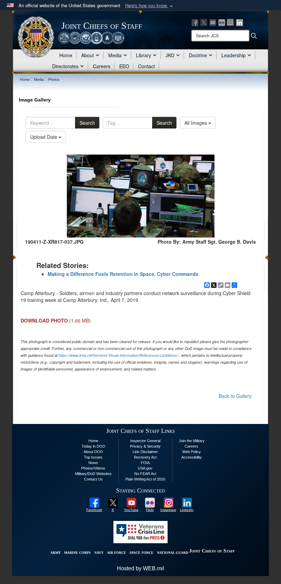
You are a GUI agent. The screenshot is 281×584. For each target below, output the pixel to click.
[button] (149, 5)
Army (55, 553)
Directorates (65, 66)
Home (65, 55)
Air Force (116, 553)
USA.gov (145, 468)
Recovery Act (145, 457)
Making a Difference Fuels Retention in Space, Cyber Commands (123, 273)
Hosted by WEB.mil (140, 568)
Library (143, 55)
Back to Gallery (235, 395)
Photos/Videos (93, 468)
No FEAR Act (145, 474)
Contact (146, 66)
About (87, 55)
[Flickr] (221, 22)
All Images (196, 122)
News (93, 463)
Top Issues (93, 457)
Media (115, 55)
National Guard (172, 553)
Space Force (142, 553)
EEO (124, 66)
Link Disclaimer (145, 452)
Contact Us (93, 479)
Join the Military (192, 441)
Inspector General (145, 441)
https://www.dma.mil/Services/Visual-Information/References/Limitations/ (118, 355)
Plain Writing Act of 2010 (145, 479)
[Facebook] (195, 22)
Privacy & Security (145, 446)
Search (87, 122)
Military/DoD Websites (93, 474)
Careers (101, 66)
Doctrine (198, 55)
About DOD (93, 452)
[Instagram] (230, 22)
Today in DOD (93, 446)
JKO (170, 55)
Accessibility (191, 457)
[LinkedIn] (239, 22)
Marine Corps (77, 553)
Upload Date (44, 136)
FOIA (145, 463)
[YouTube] (213, 22)
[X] (204, 22)
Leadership (233, 55)
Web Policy (191, 452)
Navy (98, 553)
